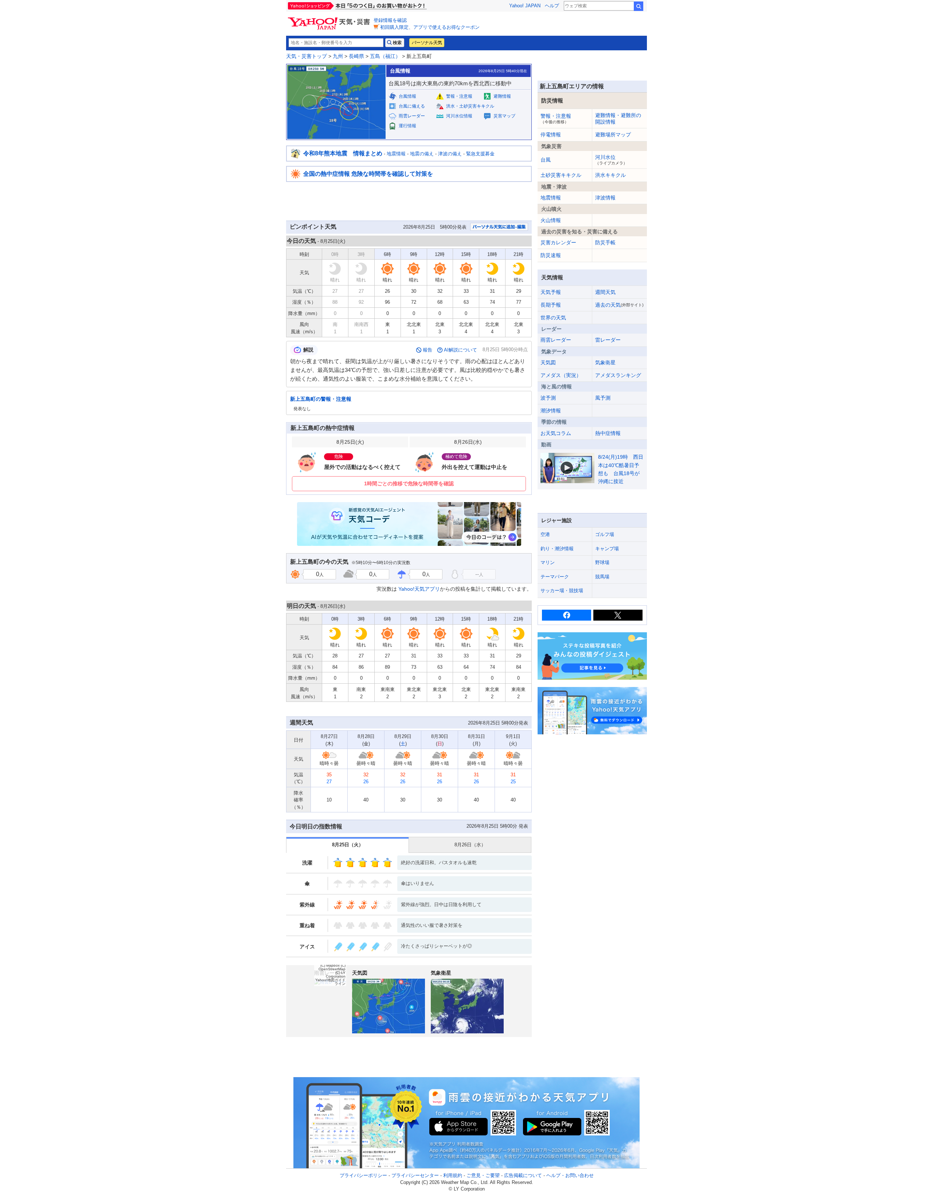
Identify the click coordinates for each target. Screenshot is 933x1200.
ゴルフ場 (604, 534)
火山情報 (550, 220)
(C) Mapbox (330, 965)
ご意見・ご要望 (483, 1175)
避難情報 (502, 96)
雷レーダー (608, 340)
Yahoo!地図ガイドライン (330, 982)
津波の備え (450, 153)
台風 (545, 160)
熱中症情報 (608, 433)
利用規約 (452, 1175)
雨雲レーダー (412, 116)
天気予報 (550, 292)
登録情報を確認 (390, 20)
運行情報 (407, 125)
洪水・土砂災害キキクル (470, 106)
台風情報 (407, 96)
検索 (638, 6)
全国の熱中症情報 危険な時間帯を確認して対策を (368, 174)
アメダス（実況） (560, 375)
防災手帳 (605, 242)
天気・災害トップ (306, 56)
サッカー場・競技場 (561, 590)
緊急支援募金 (480, 153)
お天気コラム (555, 433)
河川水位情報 (459, 116)
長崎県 (356, 56)
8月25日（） (347, 844)
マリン (547, 562)
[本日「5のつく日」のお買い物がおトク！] (373, 6)
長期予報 (550, 305)
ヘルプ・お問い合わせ (570, 1175)
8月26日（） (470, 844)
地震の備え (422, 153)
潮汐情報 (550, 410)
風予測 (602, 398)
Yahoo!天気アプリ (419, 589)
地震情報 (396, 153)
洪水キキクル (610, 175)
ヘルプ (552, 5)
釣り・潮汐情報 (557, 548)
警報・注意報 (459, 96)
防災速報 (550, 255)
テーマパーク (554, 576)
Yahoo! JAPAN (524, 5)
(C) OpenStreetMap (332, 967)
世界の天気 (553, 318)
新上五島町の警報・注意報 (320, 399)
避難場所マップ (613, 134)
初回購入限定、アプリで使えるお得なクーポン (430, 27)
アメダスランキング (618, 375)
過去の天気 (619, 305)
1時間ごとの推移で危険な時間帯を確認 (409, 483)
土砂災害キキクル (560, 175)
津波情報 (605, 198)
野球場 (602, 562)
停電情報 (550, 134)
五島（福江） (385, 56)
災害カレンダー (558, 242)
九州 (338, 56)
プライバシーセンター (415, 1175)
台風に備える (412, 106)
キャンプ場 (607, 548)
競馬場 (602, 576)
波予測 (548, 398)
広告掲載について (523, 1175)
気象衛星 (605, 362)
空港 (545, 534)
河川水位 (611, 159)
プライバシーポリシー (363, 1175)
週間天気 (605, 292)
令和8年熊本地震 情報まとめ (342, 153)
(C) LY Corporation (336, 974)
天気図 (548, 362)
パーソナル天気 (427, 42)
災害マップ (504, 116)
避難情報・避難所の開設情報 (618, 118)
